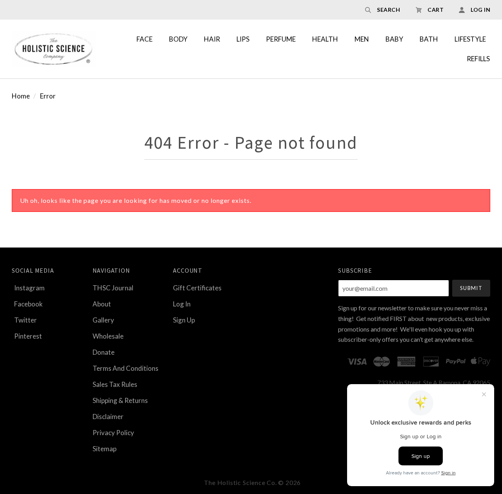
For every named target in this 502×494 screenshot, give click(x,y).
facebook (28, 304)
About (102, 304)
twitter (25, 320)
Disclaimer (108, 416)
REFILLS (478, 59)
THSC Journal (113, 288)
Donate (104, 352)
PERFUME (281, 39)
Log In (182, 304)
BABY (394, 39)
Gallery (103, 320)
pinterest (28, 335)
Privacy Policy (113, 432)
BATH (429, 39)
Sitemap (104, 448)
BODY (178, 39)
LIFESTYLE (470, 39)
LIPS (242, 39)
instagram (29, 288)
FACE (144, 39)
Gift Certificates (197, 288)
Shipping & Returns (120, 400)
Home (21, 96)
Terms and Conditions (125, 368)
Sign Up (184, 319)
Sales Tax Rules (115, 384)
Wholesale (108, 336)
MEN (362, 39)
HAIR (212, 39)
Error (48, 96)
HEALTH (325, 39)
